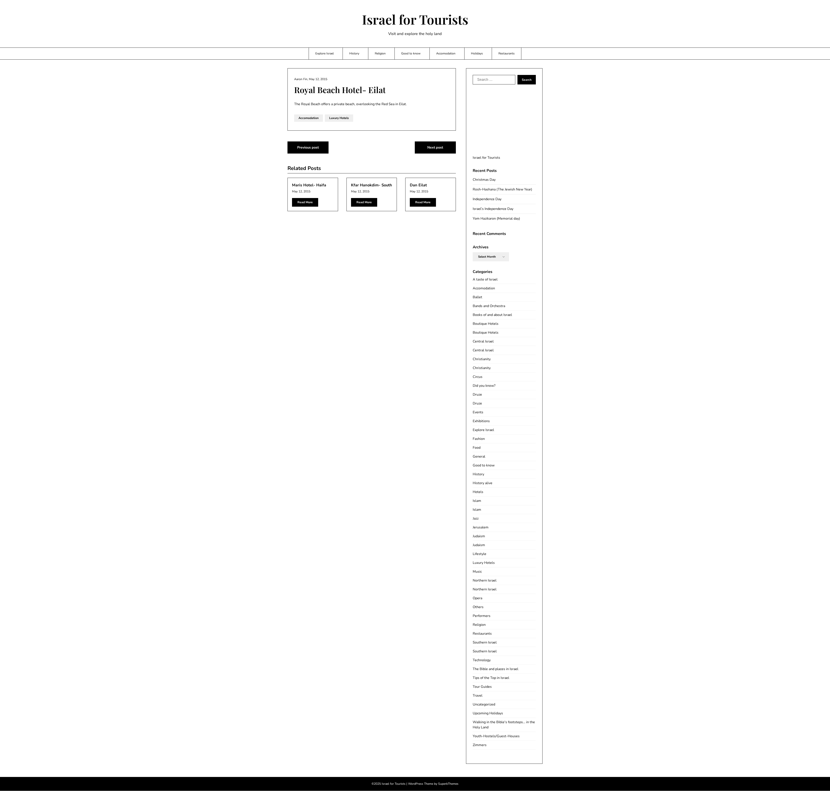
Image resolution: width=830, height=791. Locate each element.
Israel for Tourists (415, 19)
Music (477, 571)
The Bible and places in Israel (495, 669)
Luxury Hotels (339, 118)
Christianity (482, 359)
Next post (435, 147)
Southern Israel (485, 642)
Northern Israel (484, 580)
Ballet (477, 297)
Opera (477, 598)
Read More (305, 202)
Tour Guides (482, 686)
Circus (477, 376)
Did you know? (484, 385)
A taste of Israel (485, 279)
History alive (482, 483)
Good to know (411, 53)
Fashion (479, 438)
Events (478, 412)
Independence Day (487, 199)
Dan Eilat (418, 185)
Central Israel (483, 341)
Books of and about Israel (492, 314)
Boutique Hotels (485, 323)
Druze (477, 394)
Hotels (478, 492)
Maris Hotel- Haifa (309, 185)
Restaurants (506, 53)
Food (476, 447)
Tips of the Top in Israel (491, 677)
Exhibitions (481, 421)
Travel (477, 695)
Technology (482, 660)
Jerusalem (480, 527)
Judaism (479, 536)
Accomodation (445, 53)
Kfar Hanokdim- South (371, 185)
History (354, 53)
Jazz (476, 518)
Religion (380, 53)
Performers (481, 615)
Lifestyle (479, 554)
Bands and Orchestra (489, 306)
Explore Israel (324, 53)
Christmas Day (484, 179)
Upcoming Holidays (488, 713)
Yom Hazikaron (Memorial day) (496, 218)
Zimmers (480, 745)
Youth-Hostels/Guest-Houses (496, 736)
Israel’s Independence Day (493, 208)
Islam (477, 500)
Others (478, 607)
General (479, 456)
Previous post (308, 147)
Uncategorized (484, 704)
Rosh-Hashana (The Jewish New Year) (502, 189)
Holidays (477, 53)
